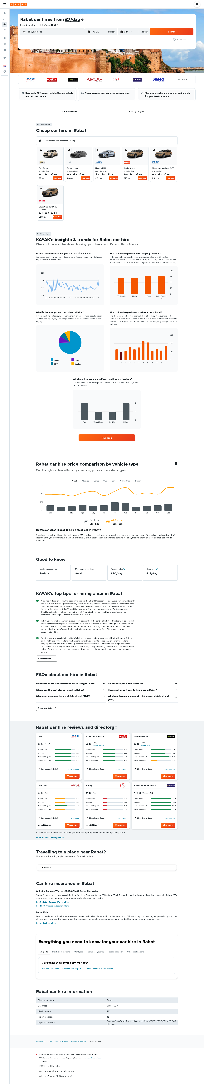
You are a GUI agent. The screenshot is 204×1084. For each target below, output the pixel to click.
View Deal (57, 178)
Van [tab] (113, 481)
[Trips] (4, 58)
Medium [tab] (85, 481)
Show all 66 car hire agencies (50, 837)
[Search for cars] (4, 24)
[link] (107, 437)
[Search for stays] (4, 18)
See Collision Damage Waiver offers (52, 902)
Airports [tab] (44, 952)
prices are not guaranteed (91, 1058)
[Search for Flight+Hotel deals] (4, 30)
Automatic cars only (185, 39)
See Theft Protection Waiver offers (52, 906)
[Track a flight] (4, 44)
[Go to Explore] (4, 38)
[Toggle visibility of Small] (55, 359)
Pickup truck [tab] (125, 481)
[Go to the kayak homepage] (18, 4)
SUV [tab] (105, 481)
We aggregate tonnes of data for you (57, 1071)
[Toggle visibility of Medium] (76, 363)
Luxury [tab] (138, 481)
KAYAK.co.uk (40, 1042)
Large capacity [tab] (116, 952)
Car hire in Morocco (78, 1042)
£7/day (72, 19)
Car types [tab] (78, 952)
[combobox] (28, 25)
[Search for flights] (4, 13)
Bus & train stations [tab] (61, 952)
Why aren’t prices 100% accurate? (55, 1076)
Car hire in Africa (62, 1042)
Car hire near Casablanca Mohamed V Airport (61, 968)
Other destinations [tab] (135, 952)
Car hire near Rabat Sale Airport (99, 968)
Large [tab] (96, 481)
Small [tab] (74, 481)
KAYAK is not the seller (49, 1066)
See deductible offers (46, 923)
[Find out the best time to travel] (4, 50)
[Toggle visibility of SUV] (54, 363)
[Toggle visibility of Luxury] (75, 359)
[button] (5, 4)
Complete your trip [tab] (96, 952)
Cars (50, 1042)
